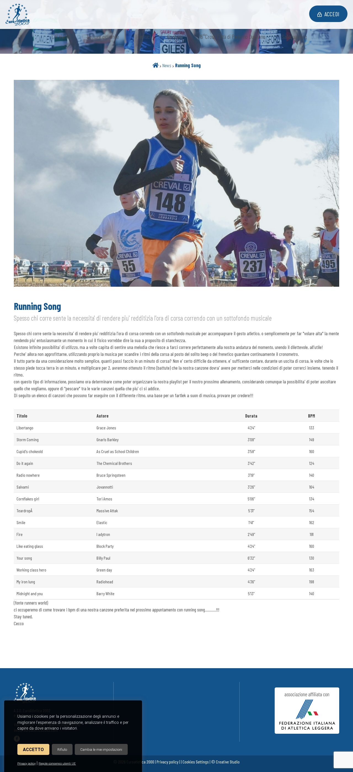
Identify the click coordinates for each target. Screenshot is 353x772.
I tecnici (143, 36)
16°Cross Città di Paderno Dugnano (232, 36)
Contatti (175, 36)
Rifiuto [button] (62, 749)
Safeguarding (294, 36)
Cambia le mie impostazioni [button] (101, 749)
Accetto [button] (33, 749)
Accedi (331, 13)
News (166, 65)
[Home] (156, 65)
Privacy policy (26, 763)
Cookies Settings (196, 761)
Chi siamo (61, 36)
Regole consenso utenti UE (57, 763)
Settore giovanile (103, 36)
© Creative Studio (225, 761)
